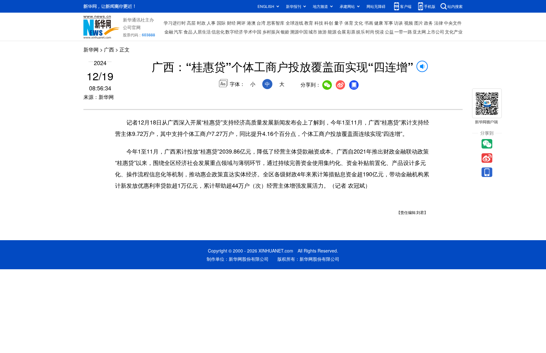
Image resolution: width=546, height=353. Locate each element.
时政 (201, 23)
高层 (191, 23)
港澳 (251, 23)
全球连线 (294, 23)
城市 (312, 31)
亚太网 (419, 31)
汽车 (178, 31)
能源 (332, 31)
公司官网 (132, 27)
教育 (308, 23)
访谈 (398, 23)
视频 (408, 23)
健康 (378, 23)
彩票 (351, 31)
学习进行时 (175, 23)
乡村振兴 (271, 31)
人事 (211, 23)
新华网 (91, 49)
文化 (358, 23)
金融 (168, 31)
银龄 (285, 31)
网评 (241, 23)
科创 (328, 23)
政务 (428, 23)
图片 (418, 23)
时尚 (370, 31)
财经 (231, 23)
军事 (388, 23)
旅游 (322, 31)
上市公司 (435, 31)
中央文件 (453, 23)
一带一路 (403, 31)
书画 (368, 23)
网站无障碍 (376, 6)
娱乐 (360, 31)
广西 (109, 49)
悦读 (379, 31)
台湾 (261, 23)
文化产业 (454, 31)
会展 (341, 31)
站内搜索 (455, 6)
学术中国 (252, 31)
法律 (438, 23)
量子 (338, 23)
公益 (389, 31)
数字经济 (234, 31)
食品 (188, 31)
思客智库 (275, 23)
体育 (348, 23)
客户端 (405, 6)
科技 (318, 23)
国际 (221, 23)
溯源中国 (299, 31)
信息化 (218, 31)
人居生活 (202, 31)
